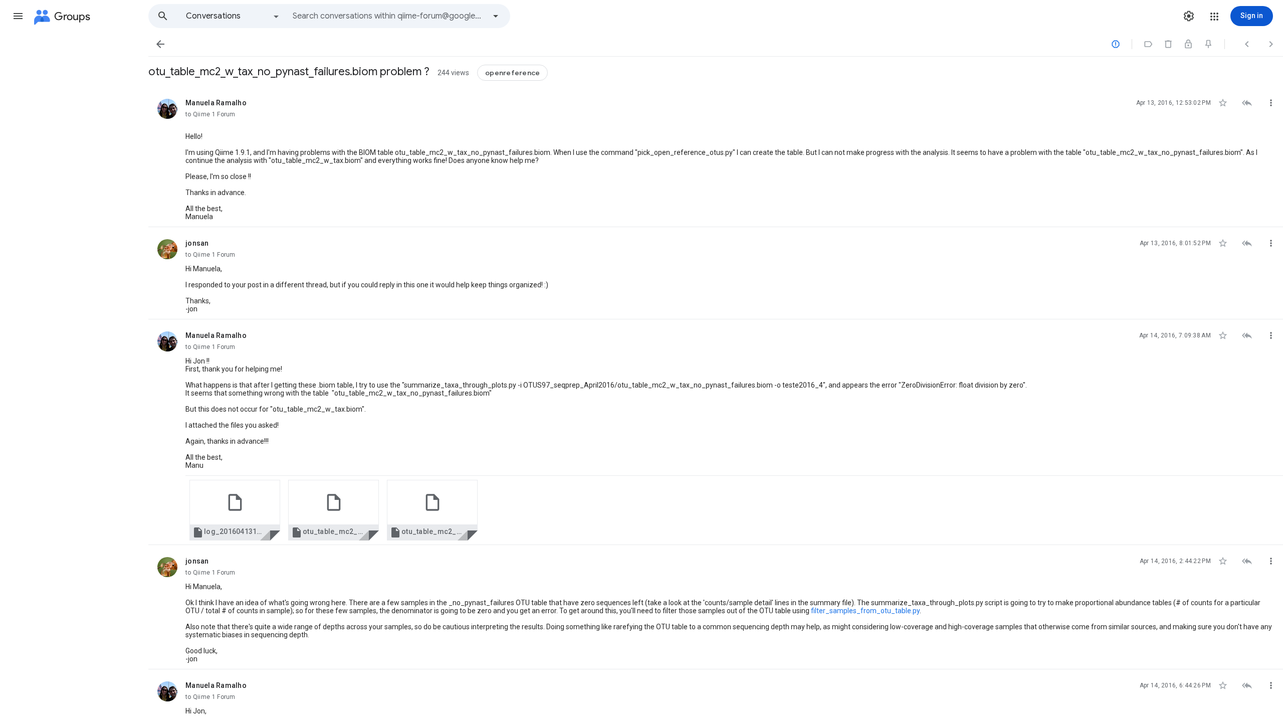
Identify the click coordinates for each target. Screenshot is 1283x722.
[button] (18, 16)
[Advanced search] (496, 16)
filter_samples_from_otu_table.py (865, 611)
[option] (233, 16)
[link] (234, 510)
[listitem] (715, 157)
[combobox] (389, 16)
